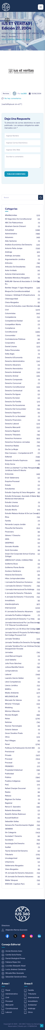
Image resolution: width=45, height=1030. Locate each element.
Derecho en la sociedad (15, 416)
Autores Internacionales (15, 274)
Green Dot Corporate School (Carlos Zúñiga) (20, 555)
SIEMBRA (9, 829)
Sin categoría (10, 832)
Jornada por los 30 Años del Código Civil (22, 629)
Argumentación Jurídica (15, 259)
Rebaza (8, 796)
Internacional (10, 608)
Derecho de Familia (13, 401)
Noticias (8, 722)
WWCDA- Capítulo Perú (15, 884)
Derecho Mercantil (12, 427)
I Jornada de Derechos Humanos (19, 582)
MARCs (8, 689)
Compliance (10, 328)
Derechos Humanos (13, 438)
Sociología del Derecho (14, 843)
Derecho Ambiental (13, 372)
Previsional (9, 751)
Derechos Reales (12, 446)
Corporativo (10, 343)
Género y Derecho (12, 535)
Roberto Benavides (13, 810)
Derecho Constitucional (15, 387)
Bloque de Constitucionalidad (17, 291)
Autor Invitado (11, 270)
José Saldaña (10, 660)
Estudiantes (10, 489)
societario (9, 840)
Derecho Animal (11, 376)
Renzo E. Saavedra (13, 807)
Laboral (8, 674)
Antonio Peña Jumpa (13, 248)
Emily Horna (10, 464)
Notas (7, 718)
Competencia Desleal (14, 321)
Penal (7, 744)
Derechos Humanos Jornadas (17, 442)
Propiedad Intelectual (13, 770)
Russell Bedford (11, 818)
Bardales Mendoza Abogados (17, 278)
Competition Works (13, 324)
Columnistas (10, 313)
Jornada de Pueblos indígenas (17, 615)
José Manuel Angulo (13, 656)
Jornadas (9, 652)
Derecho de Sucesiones (15, 405)
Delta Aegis (9, 354)
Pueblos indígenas (12, 781)
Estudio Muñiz (11, 510)
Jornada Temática (12, 639)
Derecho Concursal (13, 383)
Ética (7, 517)
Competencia (10, 317)
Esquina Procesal (12, 481)
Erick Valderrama (12, 478)
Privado (8, 755)
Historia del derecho (13, 575)
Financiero (9, 532)
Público (8, 777)
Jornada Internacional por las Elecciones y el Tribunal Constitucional (22, 623)
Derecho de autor (12, 398)
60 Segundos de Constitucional (18, 219)
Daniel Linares (11, 346)
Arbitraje (8, 252)
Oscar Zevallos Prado (14, 733)
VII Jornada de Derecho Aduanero (19, 873)
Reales (7, 792)
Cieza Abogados (12, 302)
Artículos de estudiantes (15, 267)
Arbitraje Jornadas (12, 256)
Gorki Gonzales (11, 550)
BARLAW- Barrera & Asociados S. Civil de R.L (22, 282)
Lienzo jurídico (11, 685)
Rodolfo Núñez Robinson (15, 814)
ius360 (24, 93)
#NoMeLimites (11, 215)
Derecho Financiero (13, 420)
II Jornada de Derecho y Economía (19, 597)
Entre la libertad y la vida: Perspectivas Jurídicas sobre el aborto (22, 469)
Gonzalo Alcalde (12, 546)
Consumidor (10, 335)
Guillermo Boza (11, 564)
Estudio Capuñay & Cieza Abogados (20, 492)
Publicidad (9, 774)
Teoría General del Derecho (16, 851)
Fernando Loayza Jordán (15, 524)
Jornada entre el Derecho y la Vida (19, 619)
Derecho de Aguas (13, 394)
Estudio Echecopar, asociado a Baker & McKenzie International (21, 497)
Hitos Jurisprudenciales (15, 578)
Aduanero (9, 237)
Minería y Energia (12, 704)
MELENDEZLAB (11, 696)
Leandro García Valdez (14, 678)
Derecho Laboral (12, 424)
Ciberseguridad (11, 299)
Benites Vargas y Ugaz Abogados (19, 288)
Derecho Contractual (13, 390)
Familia (8, 521)
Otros (7, 737)
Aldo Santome (11, 241)
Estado (8, 485)
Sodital (8, 847)
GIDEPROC (9, 543)
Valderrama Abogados (14, 865)
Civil (7, 310)
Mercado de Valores (13, 700)
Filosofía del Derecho (14, 528)
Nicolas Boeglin (11, 715)
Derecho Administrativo (15, 361)
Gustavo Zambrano (13, 571)
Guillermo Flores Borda (14, 567)
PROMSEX (9, 766)
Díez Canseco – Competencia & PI (19, 453)
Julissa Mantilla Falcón (14, 667)
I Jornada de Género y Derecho (18, 586)
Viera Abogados (11, 869)
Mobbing (9, 707)
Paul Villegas (10, 740)
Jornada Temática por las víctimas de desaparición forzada (21, 647)
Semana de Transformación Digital (19, 825)
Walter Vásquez (11, 880)
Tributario (9, 854)
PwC (7, 785)
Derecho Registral (12, 431)
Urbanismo (9, 862)
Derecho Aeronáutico (14, 368)
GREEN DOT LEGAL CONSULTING (19, 560)
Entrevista (9, 474)
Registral (8, 803)
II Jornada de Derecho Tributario (18, 593)
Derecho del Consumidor (15, 409)
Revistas (6, 93)
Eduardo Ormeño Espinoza (16, 460)
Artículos (8, 263)
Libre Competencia (13, 682)
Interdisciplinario (12, 604)
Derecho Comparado (13, 379)
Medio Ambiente (12, 693)
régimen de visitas (13, 799)
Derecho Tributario (13, 435)
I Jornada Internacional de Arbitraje (19, 589)
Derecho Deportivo (13, 413)
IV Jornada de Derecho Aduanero (19, 611)
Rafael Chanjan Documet (15, 788)
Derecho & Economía (13, 357)
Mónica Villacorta (12, 711)
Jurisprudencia (11, 671)
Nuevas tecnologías (13, 726)
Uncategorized (11, 858)
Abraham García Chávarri (15, 226)
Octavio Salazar (11, 729)
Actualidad (9, 230)
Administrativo (11, 234)
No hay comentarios (12, 98)
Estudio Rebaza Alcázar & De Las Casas (21, 513)
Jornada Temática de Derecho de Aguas (22, 642)
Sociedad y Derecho (13, 836)
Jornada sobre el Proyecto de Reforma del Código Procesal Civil (21, 633)
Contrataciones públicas (15, 339)
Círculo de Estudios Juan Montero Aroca (22, 306)
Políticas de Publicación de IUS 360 (20, 748)
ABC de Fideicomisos (14, 222)
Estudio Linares (11, 502)
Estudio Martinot (12, 506)
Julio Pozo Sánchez (13, 663)
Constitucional (11, 332)
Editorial (8, 457)
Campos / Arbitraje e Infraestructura (20, 295)
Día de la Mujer (11, 449)
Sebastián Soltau (12, 821)
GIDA (7, 539)
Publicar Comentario (16, 174)
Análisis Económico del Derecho (18, 245)
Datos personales (12, 350)
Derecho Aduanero (13, 365)
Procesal (8, 759)
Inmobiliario (10, 600)
